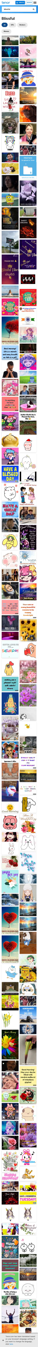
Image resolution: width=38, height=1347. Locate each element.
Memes (6, 31)
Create (21, 2)
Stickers (22, 25)
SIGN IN (29, 2)
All (4, 25)
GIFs (12, 25)
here (11, 1344)
